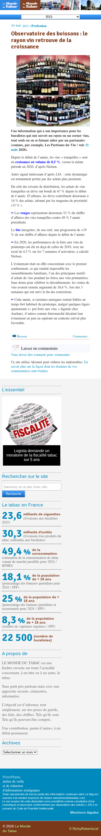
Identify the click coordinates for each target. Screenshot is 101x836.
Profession (39, 25)
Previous (10, 427)
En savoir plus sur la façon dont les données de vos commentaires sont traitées (49, 366)
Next (53, 427)
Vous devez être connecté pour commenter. (40, 354)
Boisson (22, 336)
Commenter (80, 336)
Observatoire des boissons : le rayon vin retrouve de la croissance (49, 40)
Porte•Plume (11, 776)
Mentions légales (84, 812)
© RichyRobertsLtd (83, 829)
